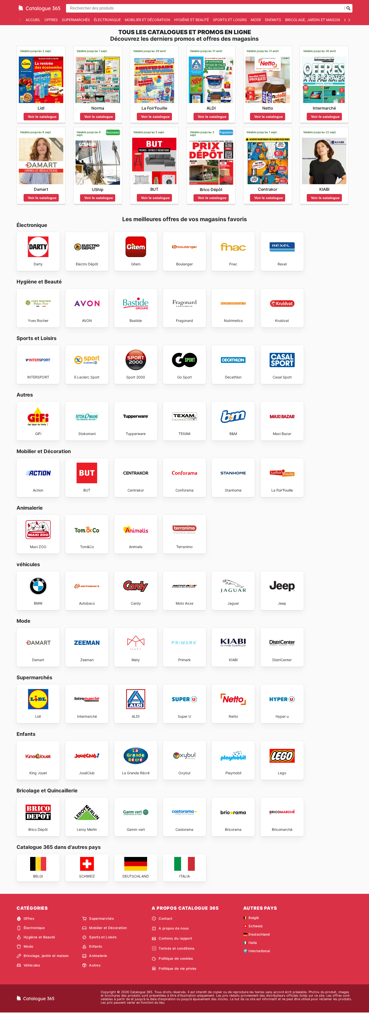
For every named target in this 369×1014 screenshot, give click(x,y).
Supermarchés (76, 20)
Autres (94, 965)
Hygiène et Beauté (191, 20)
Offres (51, 20)
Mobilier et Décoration (147, 20)
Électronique (107, 20)
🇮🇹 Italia (250, 943)
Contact (165, 918)
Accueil (33, 20)
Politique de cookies (176, 958)
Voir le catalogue (42, 117)
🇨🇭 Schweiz (253, 926)
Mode (256, 20)
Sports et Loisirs (230, 20)
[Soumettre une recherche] (348, 8)
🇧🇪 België (251, 918)
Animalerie (98, 956)
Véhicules (32, 965)
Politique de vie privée (177, 969)
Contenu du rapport (175, 938)
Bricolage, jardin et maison (312, 20)
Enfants (273, 20)
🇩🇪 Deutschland (256, 934)
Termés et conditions (176, 948)
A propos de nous (174, 928)
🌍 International (256, 951)
